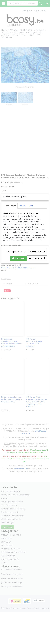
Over (31, 206)
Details (22, 206)
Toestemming (10, 206)
